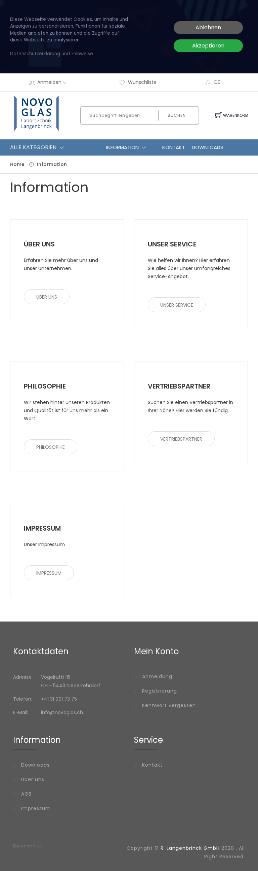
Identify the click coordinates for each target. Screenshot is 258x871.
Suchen (177, 115)
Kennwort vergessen (169, 705)
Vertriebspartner (181, 439)
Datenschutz (28, 846)
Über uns (46, 297)
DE (217, 82)
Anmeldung (157, 676)
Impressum (48, 573)
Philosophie (50, 447)
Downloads (207, 147)
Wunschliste (142, 82)
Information (122, 147)
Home (17, 164)
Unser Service (176, 305)
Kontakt (173, 147)
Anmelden (49, 82)
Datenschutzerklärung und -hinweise (51, 54)
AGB (26, 794)
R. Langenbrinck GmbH (190, 848)
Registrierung (159, 691)
